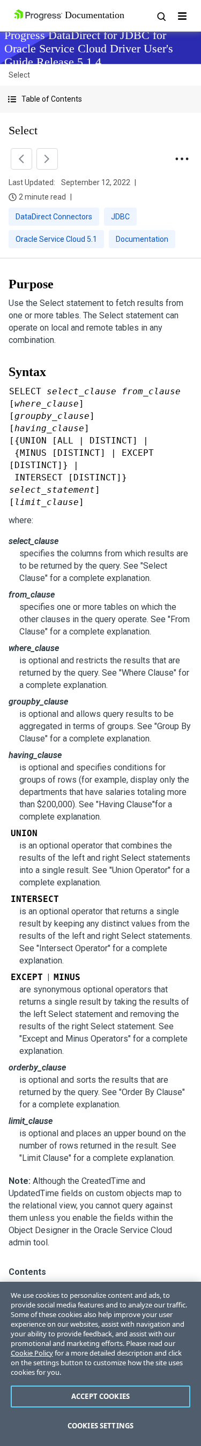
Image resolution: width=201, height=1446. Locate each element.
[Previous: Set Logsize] (21, 159)
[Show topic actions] (181, 159)
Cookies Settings (100, 1425)
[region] (100, 1364)
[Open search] (161, 16)
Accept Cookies (100, 1396)
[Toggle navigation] (182, 16)
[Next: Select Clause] (47, 159)
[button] (100, 99)
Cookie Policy (32, 1353)
